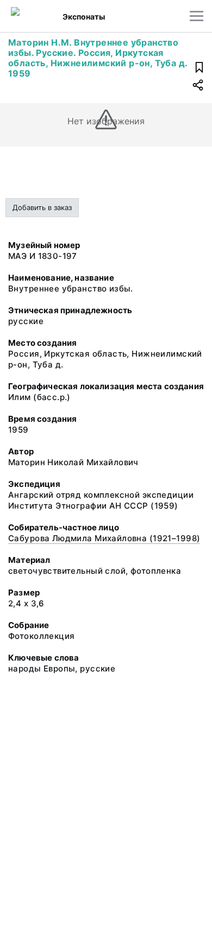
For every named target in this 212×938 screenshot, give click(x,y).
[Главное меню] (196, 16)
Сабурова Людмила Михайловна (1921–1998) (104, 538)
